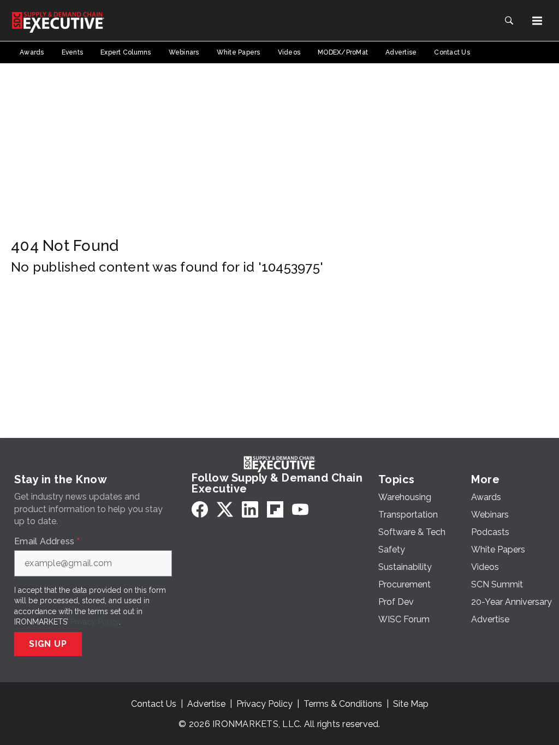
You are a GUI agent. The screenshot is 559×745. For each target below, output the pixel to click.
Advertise (206, 704)
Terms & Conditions (343, 704)
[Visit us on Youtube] (300, 509)
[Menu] (537, 21)
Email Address (47, 541)
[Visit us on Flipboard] (275, 509)
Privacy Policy (94, 621)
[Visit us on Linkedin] (250, 509)
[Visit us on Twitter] (225, 509)
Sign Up (48, 644)
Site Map (411, 704)
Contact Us (153, 704)
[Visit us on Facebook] (200, 509)
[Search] (509, 21)
